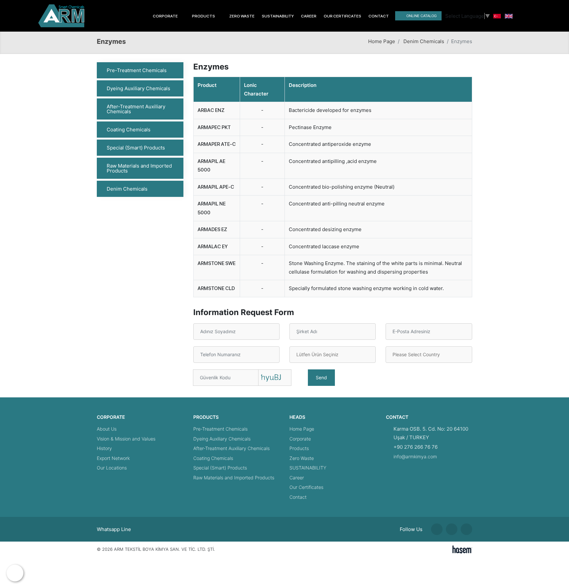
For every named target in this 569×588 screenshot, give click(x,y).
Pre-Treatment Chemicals (137, 70)
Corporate (300, 438)
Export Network (113, 458)
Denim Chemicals (423, 41)
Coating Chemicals (128, 129)
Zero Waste (242, 16)
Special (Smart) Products (136, 148)
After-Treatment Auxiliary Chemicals (136, 109)
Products (299, 448)
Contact (378, 16)
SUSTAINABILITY (278, 16)
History (104, 448)
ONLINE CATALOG (421, 15)
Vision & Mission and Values (126, 438)
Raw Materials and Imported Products (139, 168)
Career (308, 16)
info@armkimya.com (415, 456)
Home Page (381, 41)
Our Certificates (342, 16)
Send (321, 377)
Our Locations (112, 467)
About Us (107, 429)
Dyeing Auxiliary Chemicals (138, 88)
